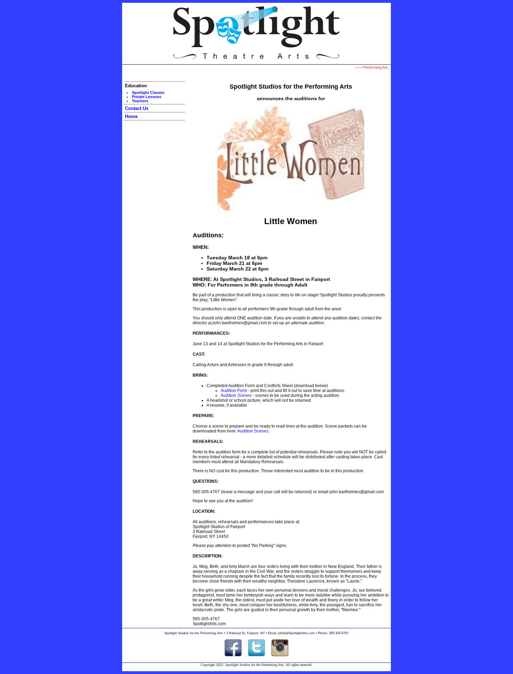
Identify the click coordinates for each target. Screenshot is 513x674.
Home (131, 116)
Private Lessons (146, 97)
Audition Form (234, 390)
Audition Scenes (236, 395)
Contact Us (136, 108)
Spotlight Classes (148, 92)
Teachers (140, 101)
